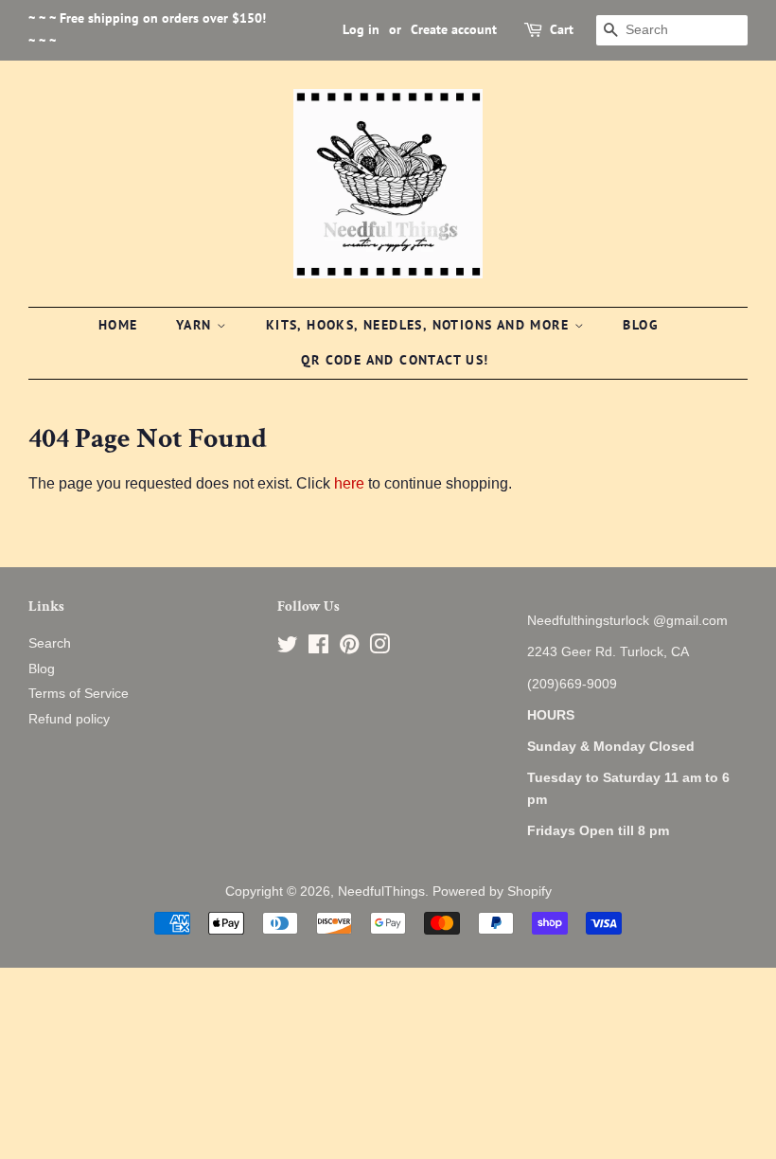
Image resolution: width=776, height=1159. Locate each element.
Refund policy (69, 719)
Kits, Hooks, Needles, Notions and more (420, 324)
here (349, 483)
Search (49, 643)
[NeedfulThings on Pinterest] (349, 648)
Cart (561, 29)
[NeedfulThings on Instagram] (379, 648)
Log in (361, 29)
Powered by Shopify (492, 891)
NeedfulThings (381, 891)
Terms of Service (78, 693)
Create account (454, 29)
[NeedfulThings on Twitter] (287, 648)
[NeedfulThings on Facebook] (318, 648)
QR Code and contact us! (394, 359)
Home (118, 324)
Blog (641, 324)
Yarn (196, 324)
